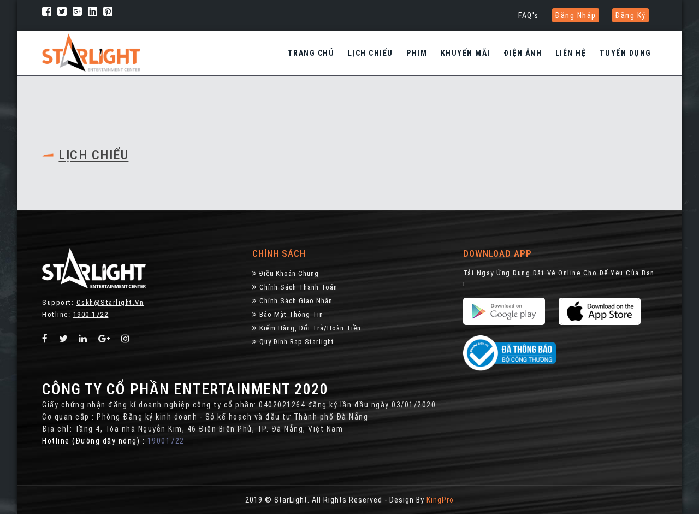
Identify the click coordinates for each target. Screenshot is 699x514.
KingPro (440, 499)
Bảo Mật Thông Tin (291, 314)
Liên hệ (571, 53)
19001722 (166, 440)
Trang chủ (311, 53)
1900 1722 (91, 314)
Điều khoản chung (289, 273)
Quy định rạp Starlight (296, 342)
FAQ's (528, 15)
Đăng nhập (575, 15)
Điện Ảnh (522, 53)
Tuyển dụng (625, 53)
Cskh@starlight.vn (110, 302)
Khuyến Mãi (465, 53)
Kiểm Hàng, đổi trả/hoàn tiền (310, 328)
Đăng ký (630, 15)
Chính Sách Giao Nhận (296, 301)
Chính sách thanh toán (298, 287)
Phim (416, 53)
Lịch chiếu (370, 53)
